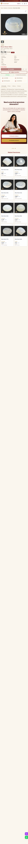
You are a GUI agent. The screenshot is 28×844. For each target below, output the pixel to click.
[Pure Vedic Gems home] (5, 4)
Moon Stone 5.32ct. (5, 169)
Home (2, 8)
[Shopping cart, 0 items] (24, 4)
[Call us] (26, 833)
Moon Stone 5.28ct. (18, 239)
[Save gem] (23, 69)
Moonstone (10, 8)
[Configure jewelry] (13, 161)
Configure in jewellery (14, 72)
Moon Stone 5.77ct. (5, 239)
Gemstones (6, 8)
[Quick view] (13, 158)
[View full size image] (26, 11)
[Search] (22, 4)
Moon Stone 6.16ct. (18, 192)
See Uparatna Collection (14, 140)
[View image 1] (2, 41)
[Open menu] (26, 4)
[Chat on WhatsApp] (26, 837)
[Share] (26, 69)
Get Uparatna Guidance (14, 136)
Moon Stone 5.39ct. (5, 192)
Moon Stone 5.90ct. (18, 169)
